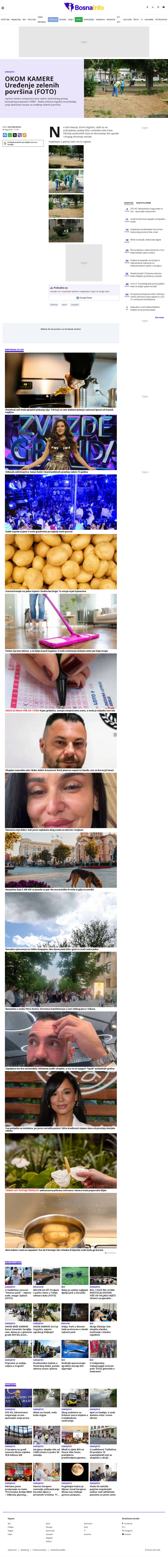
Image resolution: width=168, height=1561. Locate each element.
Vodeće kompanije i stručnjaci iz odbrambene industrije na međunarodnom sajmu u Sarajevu (146, 263)
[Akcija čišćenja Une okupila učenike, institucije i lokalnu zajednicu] (103, 1312)
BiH (24, 19)
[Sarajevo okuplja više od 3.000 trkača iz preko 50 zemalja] (46, 1435)
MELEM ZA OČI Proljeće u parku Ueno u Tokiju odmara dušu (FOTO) (46, 1293)
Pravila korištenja (39, 1550)
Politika (32, 19)
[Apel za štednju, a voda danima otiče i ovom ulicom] (103, 1398)
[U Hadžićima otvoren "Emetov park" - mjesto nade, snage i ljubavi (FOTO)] (18, 1276)
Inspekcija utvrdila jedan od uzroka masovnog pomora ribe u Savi (146, 230)
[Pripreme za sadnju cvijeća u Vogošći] (18, 1349)
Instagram (128, 1531)
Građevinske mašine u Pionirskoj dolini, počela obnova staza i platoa (46, 1366)
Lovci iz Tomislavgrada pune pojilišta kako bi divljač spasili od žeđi (147, 285)
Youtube (127, 1534)
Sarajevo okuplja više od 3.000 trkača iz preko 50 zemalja (46, 1452)
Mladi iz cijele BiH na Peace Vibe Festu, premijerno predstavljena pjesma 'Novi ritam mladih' (73, 1453)
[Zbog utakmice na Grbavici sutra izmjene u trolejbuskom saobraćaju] (75, 1398)
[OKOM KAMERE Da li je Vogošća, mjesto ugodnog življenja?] (46, 1312)
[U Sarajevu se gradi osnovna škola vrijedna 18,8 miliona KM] (18, 1435)
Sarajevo (100, 19)
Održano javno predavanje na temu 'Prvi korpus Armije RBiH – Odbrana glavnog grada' (18, 1490)
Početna (5, 19)
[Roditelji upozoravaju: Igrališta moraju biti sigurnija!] (75, 1349)
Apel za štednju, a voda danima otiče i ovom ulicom (102, 1415)
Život (136, 19)
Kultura (127, 19)
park (65, 305)
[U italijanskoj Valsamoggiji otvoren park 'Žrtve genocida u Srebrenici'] (103, 1349)
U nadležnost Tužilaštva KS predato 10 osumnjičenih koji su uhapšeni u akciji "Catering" (103, 1453)
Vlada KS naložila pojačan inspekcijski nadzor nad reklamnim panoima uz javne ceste (103, 1490)
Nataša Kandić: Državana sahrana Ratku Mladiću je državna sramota (146, 274)
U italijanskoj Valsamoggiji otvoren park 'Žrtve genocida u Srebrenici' (102, 1367)
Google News (86, 297)
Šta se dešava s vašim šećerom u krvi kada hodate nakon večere (147, 251)
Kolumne (149, 19)
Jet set (118, 19)
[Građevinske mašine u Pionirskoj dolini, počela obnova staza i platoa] (46, 1349)
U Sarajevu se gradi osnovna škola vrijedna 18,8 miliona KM (17, 1452)
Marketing (25, 1550)
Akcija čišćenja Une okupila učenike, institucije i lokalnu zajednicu (100, 1330)
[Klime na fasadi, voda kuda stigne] (46, 1398)
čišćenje (54, 305)
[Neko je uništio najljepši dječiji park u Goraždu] (75, 1276)
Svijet (71, 19)
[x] (153, 7)
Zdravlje (53, 19)
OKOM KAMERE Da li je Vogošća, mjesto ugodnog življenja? (45, 1329)
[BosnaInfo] (84, 7)
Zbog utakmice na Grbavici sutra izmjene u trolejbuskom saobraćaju (74, 1416)
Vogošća (75, 305)
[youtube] (164, 7)
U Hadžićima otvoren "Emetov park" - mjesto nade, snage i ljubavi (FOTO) (18, 1294)
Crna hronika (42, 19)
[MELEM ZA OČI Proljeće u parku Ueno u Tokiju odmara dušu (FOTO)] (46, 1276)
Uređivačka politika (57, 1550)
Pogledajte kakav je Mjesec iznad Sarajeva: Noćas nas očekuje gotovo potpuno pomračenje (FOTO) (73, 1490)
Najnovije (16, 19)
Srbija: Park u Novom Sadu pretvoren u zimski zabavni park (74, 1329)
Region (62, 19)
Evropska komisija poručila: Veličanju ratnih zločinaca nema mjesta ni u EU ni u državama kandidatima (147, 297)
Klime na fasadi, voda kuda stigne (45, 1414)
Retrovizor (161, 19)
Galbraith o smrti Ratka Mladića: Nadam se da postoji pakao (145, 308)
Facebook (128, 1523)
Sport (79, 19)
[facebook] (147, 7)
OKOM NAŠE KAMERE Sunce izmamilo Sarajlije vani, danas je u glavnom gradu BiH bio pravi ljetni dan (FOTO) (18, 1330)
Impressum (12, 1550)
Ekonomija (89, 19)
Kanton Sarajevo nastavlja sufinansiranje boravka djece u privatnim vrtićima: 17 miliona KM (46, 1490)
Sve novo (159, 317)
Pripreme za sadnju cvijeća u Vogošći (15, 1364)
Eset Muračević (14, 127)
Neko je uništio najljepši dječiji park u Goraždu (74, 1291)
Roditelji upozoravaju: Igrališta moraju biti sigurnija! (73, 1366)
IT (142, 19)
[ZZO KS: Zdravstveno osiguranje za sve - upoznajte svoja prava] (18, 1398)
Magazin (111, 19)
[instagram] (158, 7)
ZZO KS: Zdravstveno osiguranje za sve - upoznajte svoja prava (17, 1415)
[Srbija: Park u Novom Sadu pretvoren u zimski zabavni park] (75, 1312)
